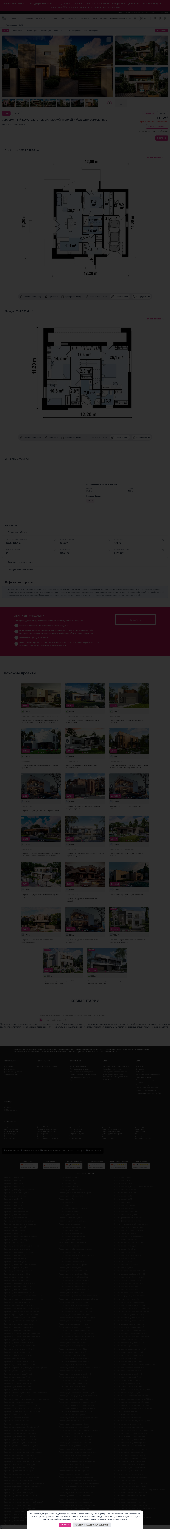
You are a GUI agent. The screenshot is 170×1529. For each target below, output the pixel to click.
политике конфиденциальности (59, 1519)
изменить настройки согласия (92, 1525)
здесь (124, 1519)
